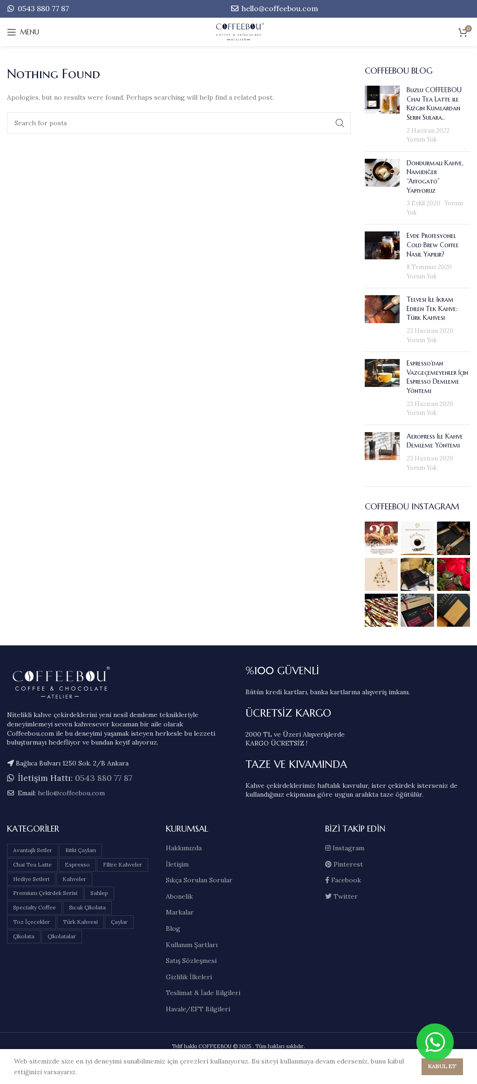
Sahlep (99, 892)
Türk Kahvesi (80, 921)
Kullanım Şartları (192, 945)
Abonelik (179, 896)
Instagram (347, 848)
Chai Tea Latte (32, 864)
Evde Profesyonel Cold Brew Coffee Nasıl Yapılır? (433, 244)
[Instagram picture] (381, 538)
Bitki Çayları (80, 850)
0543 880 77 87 (42, 8)
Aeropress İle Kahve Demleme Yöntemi (435, 441)
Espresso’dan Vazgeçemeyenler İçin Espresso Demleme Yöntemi (437, 377)
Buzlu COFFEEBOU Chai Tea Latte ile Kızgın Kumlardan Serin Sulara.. (434, 104)
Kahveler (74, 878)
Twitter (345, 896)
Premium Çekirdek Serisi (45, 892)
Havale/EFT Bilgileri (198, 1009)
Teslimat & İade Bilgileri (203, 993)
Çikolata (23, 936)
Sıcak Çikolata (87, 907)
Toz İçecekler (31, 921)
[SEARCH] (340, 123)
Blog (173, 928)
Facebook (345, 880)
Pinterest (347, 864)
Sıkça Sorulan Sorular (199, 880)
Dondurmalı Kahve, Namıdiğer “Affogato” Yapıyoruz (435, 177)
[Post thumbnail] (382, 115)
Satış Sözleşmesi (191, 960)
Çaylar (119, 921)
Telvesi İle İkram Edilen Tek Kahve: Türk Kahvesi (432, 308)
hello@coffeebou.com (279, 8)
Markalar (180, 912)
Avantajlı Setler (32, 850)
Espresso (77, 864)
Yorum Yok (422, 139)
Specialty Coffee (34, 907)
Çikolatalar (62, 936)
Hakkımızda (184, 848)
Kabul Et (442, 1066)
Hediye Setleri (31, 878)
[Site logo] (239, 31)
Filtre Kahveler (122, 864)
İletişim (177, 864)
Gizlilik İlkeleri (189, 977)
